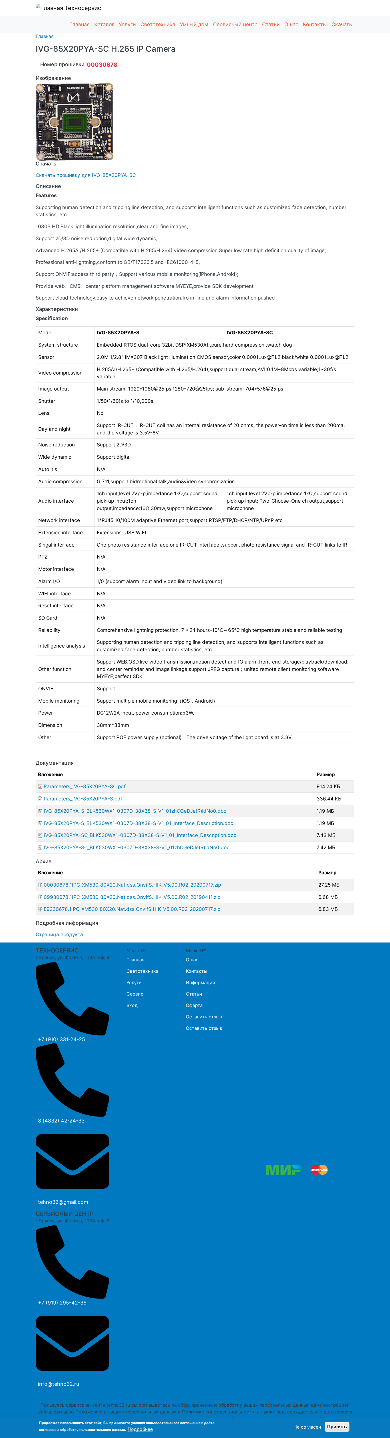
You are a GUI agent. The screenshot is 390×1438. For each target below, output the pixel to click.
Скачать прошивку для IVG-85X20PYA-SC (86, 175)
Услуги (127, 24)
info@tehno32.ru (58, 1384)
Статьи (271, 24)
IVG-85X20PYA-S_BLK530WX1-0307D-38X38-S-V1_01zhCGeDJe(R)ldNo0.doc (135, 811)
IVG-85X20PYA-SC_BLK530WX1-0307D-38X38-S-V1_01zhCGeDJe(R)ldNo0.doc (137, 847)
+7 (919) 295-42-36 (62, 1303)
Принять (337, 1426)
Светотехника (157, 24)
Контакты (315, 24)
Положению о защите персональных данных (125, 1412)
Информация (200, 982)
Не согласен (307, 1427)
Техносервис (82, 8)
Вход (132, 1005)
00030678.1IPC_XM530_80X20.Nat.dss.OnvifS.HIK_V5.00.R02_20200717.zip (132, 885)
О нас (291, 24)
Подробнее (140, 1429)
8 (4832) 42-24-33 (61, 1121)
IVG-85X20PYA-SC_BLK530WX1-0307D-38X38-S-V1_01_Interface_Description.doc (140, 835)
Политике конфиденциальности (218, 1412)
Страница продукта (59, 934)
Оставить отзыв (204, 1017)
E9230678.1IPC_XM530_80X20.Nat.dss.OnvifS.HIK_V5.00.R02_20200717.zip (132, 909)
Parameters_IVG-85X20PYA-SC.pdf (85, 786)
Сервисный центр (235, 24)
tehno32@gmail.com (63, 1202)
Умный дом (194, 24)
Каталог (104, 24)
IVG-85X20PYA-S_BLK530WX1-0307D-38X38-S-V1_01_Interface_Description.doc (138, 823)
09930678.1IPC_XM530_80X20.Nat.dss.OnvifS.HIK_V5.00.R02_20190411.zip (132, 897)
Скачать (341, 24)
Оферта (194, 1005)
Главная (79, 24)
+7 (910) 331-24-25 (61, 1039)
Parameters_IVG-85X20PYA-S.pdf (83, 799)
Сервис (134, 994)
